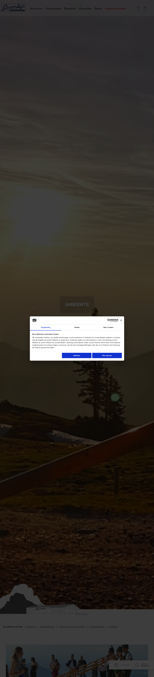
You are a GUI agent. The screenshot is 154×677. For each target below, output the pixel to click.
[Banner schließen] (121, 320)
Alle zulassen (107, 355)
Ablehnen (76, 355)
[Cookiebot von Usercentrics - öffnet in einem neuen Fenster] (109, 320)
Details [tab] (77, 327)
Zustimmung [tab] (45, 327)
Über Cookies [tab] (108, 327)
